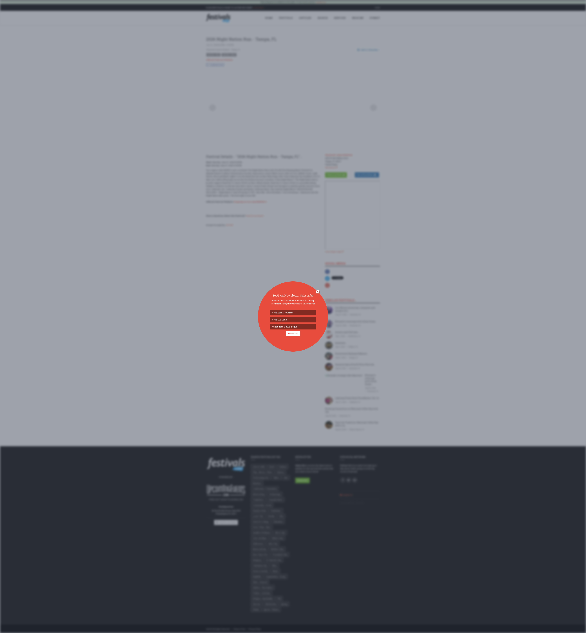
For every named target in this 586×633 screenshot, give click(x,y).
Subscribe (293, 333)
